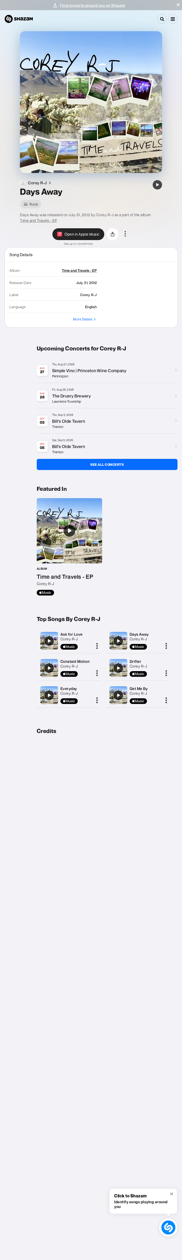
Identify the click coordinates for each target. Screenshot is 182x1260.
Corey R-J (69, 639)
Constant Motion (75, 661)
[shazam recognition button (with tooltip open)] (168, 1227)
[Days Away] (157, 185)
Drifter (135, 661)
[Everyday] (49, 695)
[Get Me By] (118, 695)
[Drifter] (118, 668)
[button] (178, 4)
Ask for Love (71, 634)
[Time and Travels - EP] (69, 546)
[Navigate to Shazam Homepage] (19, 19)
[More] (97, 646)
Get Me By (139, 688)
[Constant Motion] (49, 668)
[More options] (125, 234)
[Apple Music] (45, 592)
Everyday (68, 688)
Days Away (139, 634)
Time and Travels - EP (38, 220)
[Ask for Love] (49, 641)
